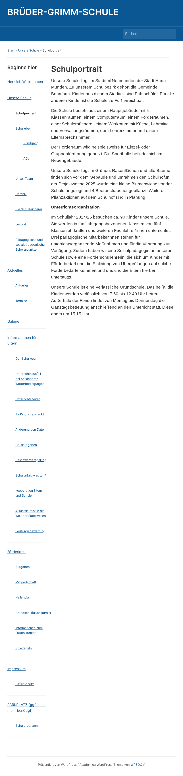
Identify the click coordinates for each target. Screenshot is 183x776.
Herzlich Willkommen (25, 81)
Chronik (21, 194)
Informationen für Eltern (22, 340)
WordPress (69, 764)
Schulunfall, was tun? (30, 475)
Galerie (13, 321)
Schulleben (23, 128)
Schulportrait (25, 113)
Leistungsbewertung (30, 531)
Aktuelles (15, 270)
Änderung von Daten (30, 429)
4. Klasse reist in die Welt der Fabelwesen (30, 513)
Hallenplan (23, 597)
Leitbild (20, 224)
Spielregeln (23, 648)
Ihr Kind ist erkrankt (29, 414)
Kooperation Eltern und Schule (28, 493)
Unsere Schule (28, 50)
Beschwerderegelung (30, 460)
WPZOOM (138, 764)
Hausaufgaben (26, 445)
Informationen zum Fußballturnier (29, 630)
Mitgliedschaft (25, 582)
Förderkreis (16, 551)
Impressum (16, 669)
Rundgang (31, 143)
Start (11, 50)
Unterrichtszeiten (27, 399)
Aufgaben (22, 567)
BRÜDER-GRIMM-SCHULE (63, 11)
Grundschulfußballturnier (33, 613)
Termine (21, 301)
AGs (26, 158)
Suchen (170, 33)
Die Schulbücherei (28, 209)
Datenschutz (24, 684)
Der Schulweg (25, 358)
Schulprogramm (27, 725)
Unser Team (24, 178)
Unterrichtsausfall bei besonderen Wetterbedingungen (29, 379)
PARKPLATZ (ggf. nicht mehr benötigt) (26, 707)
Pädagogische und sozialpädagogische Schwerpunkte (30, 245)
